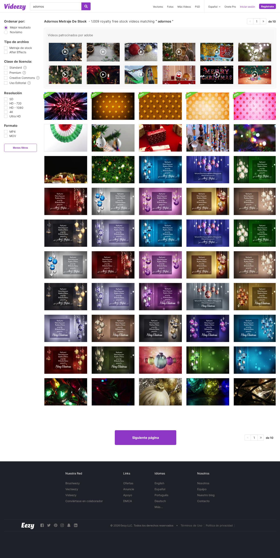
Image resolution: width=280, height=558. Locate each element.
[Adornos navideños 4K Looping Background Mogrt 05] (65, 265)
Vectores (158, 6)
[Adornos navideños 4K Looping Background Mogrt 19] (65, 360)
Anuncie (128, 489)
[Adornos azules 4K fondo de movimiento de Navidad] (254, 360)
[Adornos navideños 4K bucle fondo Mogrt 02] (207, 233)
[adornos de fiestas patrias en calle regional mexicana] (141, 75)
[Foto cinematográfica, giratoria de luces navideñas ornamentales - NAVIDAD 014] (113, 392)
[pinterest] (55, 525)
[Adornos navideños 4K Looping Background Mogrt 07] (160, 265)
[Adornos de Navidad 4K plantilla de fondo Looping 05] (113, 201)
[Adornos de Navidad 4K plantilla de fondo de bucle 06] (207, 201)
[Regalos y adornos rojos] (160, 138)
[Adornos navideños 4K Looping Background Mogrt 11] (160, 296)
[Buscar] (86, 6)
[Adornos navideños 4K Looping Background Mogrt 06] (207, 265)
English (159, 483)
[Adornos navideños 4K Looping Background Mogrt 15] (113, 328)
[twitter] (49, 525)
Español (160, 489)
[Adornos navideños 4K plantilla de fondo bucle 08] (254, 201)
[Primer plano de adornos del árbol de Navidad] (65, 75)
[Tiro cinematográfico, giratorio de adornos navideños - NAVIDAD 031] (160, 392)
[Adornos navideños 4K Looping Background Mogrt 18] (254, 328)
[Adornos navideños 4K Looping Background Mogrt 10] (113, 296)
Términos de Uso (191, 525)
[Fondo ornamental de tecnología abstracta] (65, 106)
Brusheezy (72, 483)
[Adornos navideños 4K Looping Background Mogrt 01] (160, 233)
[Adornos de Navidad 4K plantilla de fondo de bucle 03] (254, 169)
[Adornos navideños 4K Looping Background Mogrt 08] (254, 265)
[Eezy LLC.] (27, 525)
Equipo (201, 489)
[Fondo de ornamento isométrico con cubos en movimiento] (113, 106)
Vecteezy (71, 489)
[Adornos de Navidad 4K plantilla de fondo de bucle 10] (113, 233)
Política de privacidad (219, 525)
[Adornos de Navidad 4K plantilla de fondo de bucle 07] (160, 201)
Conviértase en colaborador (84, 501)
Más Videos (184, 6)
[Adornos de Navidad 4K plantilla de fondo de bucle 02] (207, 169)
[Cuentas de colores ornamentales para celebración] (207, 138)
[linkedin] (75, 525)
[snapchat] (69, 525)
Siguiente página (145, 438)
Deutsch (160, 501)
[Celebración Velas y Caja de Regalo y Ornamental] (65, 169)
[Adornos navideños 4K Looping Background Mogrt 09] (65, 296)
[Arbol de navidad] (254, 75)
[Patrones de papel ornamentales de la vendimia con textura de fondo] (207, 106)
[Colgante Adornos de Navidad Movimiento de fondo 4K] (160, 360)
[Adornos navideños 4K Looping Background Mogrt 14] (65, 328)
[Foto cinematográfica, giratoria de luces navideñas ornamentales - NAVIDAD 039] (207, 392)
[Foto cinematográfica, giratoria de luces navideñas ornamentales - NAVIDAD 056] (65, 392)
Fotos (170, 6)
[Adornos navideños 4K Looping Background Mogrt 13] (254, 296)
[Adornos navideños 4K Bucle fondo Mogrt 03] (254, 233)
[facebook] (42, 525)
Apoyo (127, 495)
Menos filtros (20, 147)
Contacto (203, 501)
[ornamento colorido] (65, 138)
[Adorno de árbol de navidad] (113, 138)
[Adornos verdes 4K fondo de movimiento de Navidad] (207, 360)
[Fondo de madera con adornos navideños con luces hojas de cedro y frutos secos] (103, 52)
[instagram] (62, 525)
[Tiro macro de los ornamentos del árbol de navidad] (254, 138)
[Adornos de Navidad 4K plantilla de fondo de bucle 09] (65, 233)
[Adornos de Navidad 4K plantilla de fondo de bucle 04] (65, 201)
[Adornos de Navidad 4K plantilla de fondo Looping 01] (160, 169)
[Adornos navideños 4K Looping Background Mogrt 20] (113, 360)
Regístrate (267, 6)
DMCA (127, 501)
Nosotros (203, 483)
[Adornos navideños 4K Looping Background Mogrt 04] (113, 265)
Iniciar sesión (247, 6)
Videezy (70, 495)
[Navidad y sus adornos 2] (179, 75)
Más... (159, 507)
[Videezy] (15, 7)
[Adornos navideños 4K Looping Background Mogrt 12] (207, 296)
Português (161, 495)
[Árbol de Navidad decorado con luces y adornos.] (113, 169)
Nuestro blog (206, 495)
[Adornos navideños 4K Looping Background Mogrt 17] (207, 328)
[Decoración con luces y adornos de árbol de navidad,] (254, 52)
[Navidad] (103, 75)
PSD (197, 6)
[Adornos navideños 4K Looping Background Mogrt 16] (160, 328)
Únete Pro (230, 6)
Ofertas (128, 483)
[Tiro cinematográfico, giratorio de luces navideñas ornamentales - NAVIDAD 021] (254, 392)
